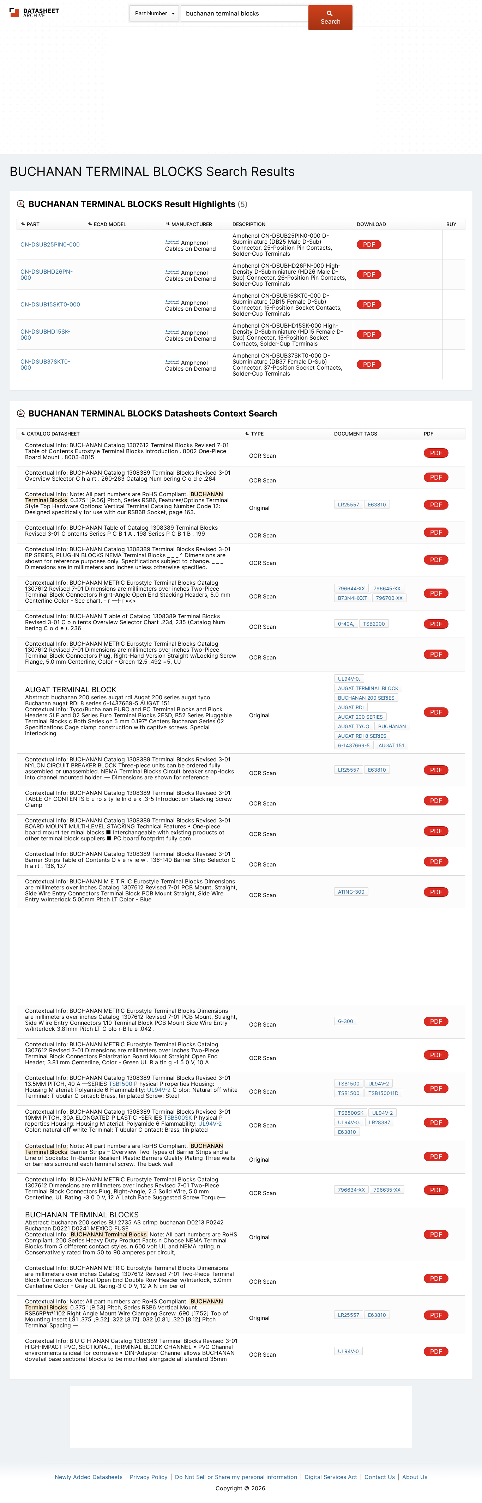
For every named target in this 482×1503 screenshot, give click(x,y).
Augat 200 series (360, 717)
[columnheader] (50, 224)
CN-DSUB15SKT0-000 (50, 304)
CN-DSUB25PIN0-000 (50, 244)
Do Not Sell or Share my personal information (236, 1476)
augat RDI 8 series (362, 736)
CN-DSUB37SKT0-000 (45, 364)
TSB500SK (178, 1117)
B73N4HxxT (352, 598)
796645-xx (387, 588)
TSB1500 (120, 1083)
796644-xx (351, 588)
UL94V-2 (159, 1089)
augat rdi (351, 707)
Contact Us (379, 1476)
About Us (414, 1476)
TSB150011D (383, 1093)
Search (331, 21)
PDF (369, 244)
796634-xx (351, 1190)
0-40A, (346, 624)
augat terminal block (368, 688)
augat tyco (353, 726)
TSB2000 (374, 624)
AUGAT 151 (391, 745)
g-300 (345, 1021)
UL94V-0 (348, 1351)
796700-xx (389, 598)
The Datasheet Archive (34, 12)
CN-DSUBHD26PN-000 (46, 274)
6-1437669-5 (354, 745)
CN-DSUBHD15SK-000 (45, 334)
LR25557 (348, 504)
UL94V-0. (349, 679)
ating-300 (351, 892)
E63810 (377, 504)
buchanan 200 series (366, 698)
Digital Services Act (331, 1476)
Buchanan (392, 726)
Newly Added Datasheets (88, 1476)
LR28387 (379, 1122)
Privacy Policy (149, 1476)
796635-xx (387, 1190)
